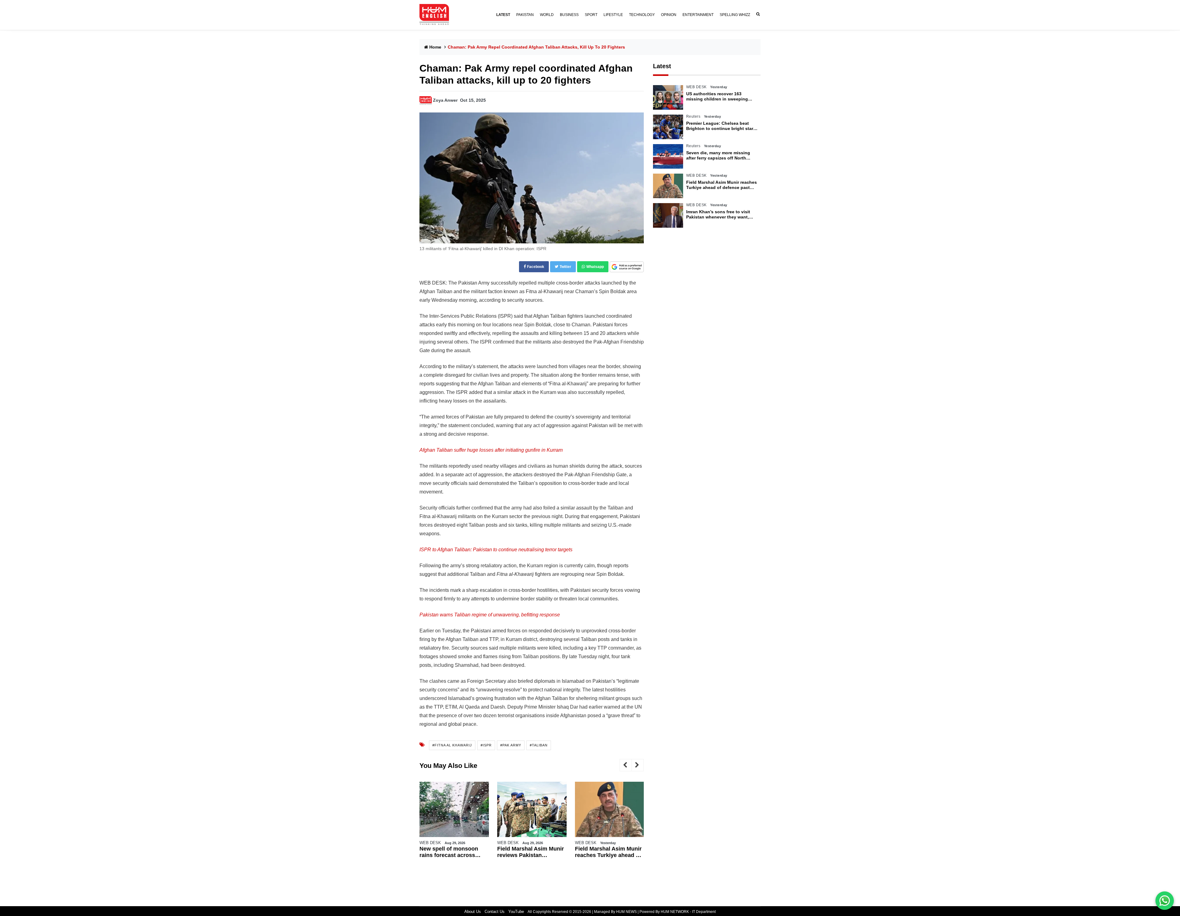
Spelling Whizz (735, 15)
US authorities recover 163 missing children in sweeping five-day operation (717, 96)
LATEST (503, 15)
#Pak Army (510, 745)
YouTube (516, 911)
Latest (662, 66)
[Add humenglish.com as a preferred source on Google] (627, 267)
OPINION (668, 15)
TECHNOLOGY (642, 15)
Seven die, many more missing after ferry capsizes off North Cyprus (718, 155)
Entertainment (698, 15)
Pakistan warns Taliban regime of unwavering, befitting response (489, 614)
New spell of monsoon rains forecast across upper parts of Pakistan (450, 852)
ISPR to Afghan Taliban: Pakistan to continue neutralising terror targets (495, 549)
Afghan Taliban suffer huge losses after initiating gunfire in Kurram (491, 450)
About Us (472, 911)
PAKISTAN (525, 15)
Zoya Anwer (445, 100)
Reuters (693, 116)
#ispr (486, 745)
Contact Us (495, 911)
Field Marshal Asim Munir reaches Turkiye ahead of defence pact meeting (608, 852)
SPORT (591, 15)
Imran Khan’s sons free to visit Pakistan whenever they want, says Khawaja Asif (718, 214)
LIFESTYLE (613, 15)
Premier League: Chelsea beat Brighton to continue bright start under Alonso (720, 126)
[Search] (757, 14)
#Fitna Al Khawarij (452, 745)
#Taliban (539, 745)
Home (435, 47)
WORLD (547, 15)
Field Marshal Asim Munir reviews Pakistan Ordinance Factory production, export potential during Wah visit (530, 852)
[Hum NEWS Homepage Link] (436, 15)
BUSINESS (569, 15)
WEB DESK (430, 842)
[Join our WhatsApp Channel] (1164, 900)
